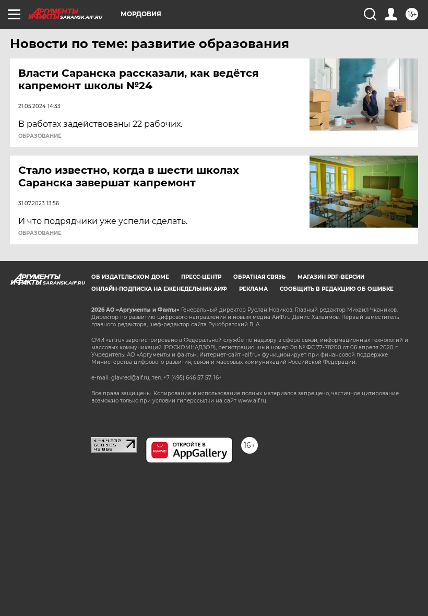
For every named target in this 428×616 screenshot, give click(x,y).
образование (40, 136)
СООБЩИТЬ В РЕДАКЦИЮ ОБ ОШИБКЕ (337, 289)
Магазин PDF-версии (331, 277)
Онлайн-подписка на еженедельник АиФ (159, 289)
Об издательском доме (130, 277)
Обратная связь (259, 277)
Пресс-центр (201, 277)
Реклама (253, 289)
